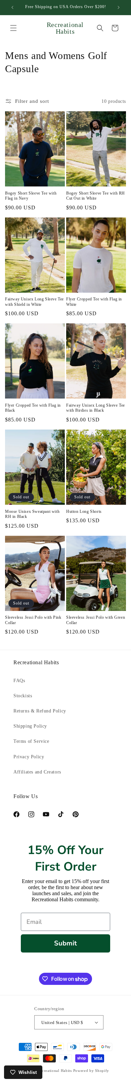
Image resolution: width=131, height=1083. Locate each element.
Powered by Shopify (91, 1071)
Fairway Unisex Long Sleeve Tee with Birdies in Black (95, 408)
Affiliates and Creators (37, 771)
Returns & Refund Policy (39, 710)
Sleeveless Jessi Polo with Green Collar (95, 620)
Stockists (22, 695)
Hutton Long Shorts (84, 511)
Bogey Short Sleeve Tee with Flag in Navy (30, 196)
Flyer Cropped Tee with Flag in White (94, 302)
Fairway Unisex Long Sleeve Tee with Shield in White (34, 302)
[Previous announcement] (12, 7)
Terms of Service (31, 741)
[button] (13, 28)
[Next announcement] (118, 7)
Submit (65, 943)
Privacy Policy (28, 756)
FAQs (19, 680)
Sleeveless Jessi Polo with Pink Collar (33, 620)
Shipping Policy (30, 726)
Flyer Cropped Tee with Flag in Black (33, 408)
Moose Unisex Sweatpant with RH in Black (32, 514)
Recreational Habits (54, 1071)
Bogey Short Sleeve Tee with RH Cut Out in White (95, 196)
